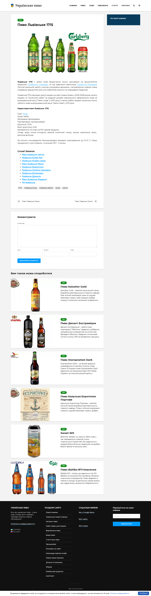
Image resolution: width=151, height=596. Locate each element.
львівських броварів (87, 84)
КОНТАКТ (126, 6)
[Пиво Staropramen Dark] (34, 368)
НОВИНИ (73, 6)
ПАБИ (91, 6)
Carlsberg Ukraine (46, 188)
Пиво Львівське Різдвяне (34, 179)
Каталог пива (51, 521)
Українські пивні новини (56, 517)
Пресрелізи (51, 544)
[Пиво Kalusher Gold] (34, 294)
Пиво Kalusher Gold (74, 286)
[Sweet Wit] (34, 441)
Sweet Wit (67, 433)
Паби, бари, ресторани (56, 526)
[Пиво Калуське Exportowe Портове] (34, 404)
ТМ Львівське (28, 183)
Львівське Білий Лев (32, 158)
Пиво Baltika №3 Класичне (78, 469)
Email (46, 250)
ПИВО (83, 6)
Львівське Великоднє (32, 173)
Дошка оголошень (54, 562)
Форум (49, 567)
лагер (25, 114)
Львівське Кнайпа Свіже (34, 161)
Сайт (72, 250)
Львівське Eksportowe (33, 167)
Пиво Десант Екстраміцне (78, 323)
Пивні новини (52, 512)
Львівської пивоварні (38, 84)
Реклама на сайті (53, 549)
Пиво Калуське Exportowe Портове (78, 398)
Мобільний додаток (54, 571)
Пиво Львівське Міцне (33, 164)
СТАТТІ (115, 6)
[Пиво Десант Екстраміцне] (34, 331)
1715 (20, 188)
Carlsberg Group (30, 188)
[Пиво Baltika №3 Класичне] (34, 477)
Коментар (20, 223)
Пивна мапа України (55, 558)
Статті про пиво (53, 540)
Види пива (50, 535)
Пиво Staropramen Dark (76, 359)
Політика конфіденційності (119, 593)
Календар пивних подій (56, 553)
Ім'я (19, 250)
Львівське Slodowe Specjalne (36, 170)
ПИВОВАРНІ (103, 6)
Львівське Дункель (31, 176)
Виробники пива (53, 531)
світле (65, 188)
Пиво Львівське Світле (33, 155)
